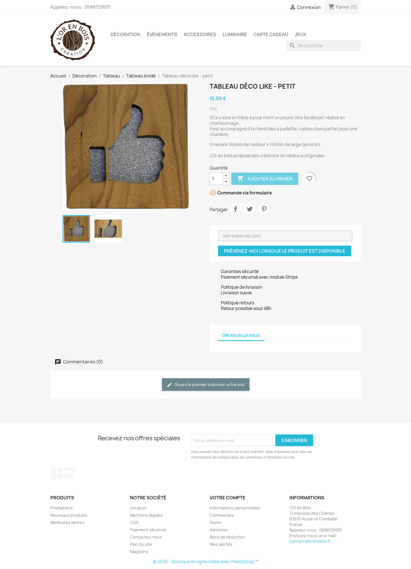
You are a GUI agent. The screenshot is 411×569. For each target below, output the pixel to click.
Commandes (222, 515)
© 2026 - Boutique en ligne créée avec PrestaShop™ (205, 562)
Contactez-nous (146, 537)
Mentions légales (146, 515)
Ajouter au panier (264, 178)
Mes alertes (221, 544)
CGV (134, 522)
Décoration (125, 34)
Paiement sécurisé (148, 529)
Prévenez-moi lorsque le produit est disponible (284, 251)
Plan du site (141, 544)
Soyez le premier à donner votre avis (209, 384)
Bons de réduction (227, 537)
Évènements (162, 34)
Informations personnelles (235, 508)
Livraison (138, 508)
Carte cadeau (270, 34)
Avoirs (215, 522)
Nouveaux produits (68, 515)
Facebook (56, 473)
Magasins (139, 551)
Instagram (68, 473)
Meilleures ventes (67, 522)
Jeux (300, 34)
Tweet (249, 209)
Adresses (219, 529)
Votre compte (227, 498)
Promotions (61, 508)
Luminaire (235, 34)
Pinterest (264, 209)
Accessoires (200, 34)
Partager (235, 209)
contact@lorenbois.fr (309, 541)
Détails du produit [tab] (241, 335)
